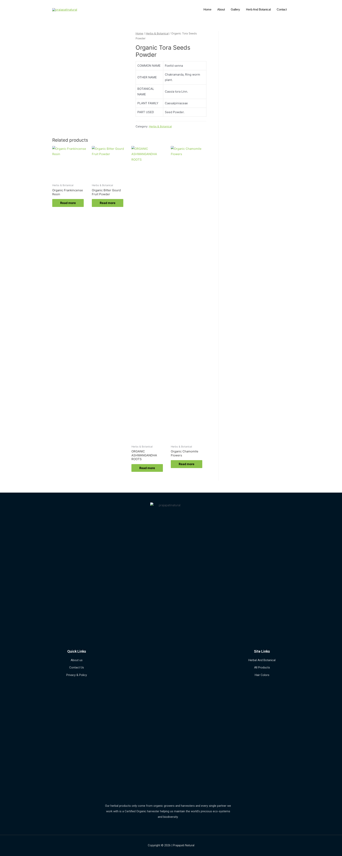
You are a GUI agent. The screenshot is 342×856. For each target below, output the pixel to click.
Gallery (235, 9)
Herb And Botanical (258, 9)
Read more (68, 203)
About (221, 9)
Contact (282, 9)
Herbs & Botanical (157, 33)
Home (207, 9)
